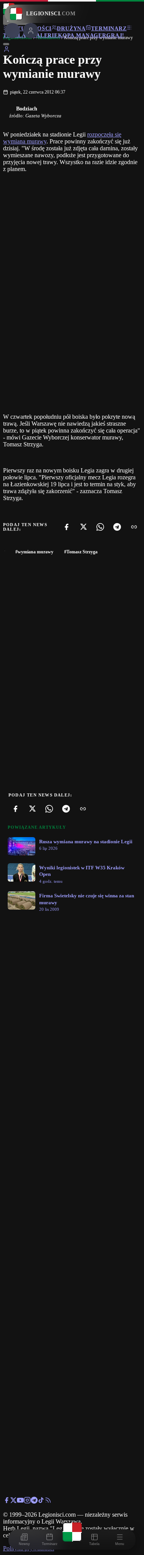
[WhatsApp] (100, 527)
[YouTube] (20, 1501)
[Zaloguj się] (6, 50)
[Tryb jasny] (6, 44)
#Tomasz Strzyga (81, 552)
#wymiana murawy (34, 552)
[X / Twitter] (13, 1501)
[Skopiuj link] (134, 527)
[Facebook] (66, 527)
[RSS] (48, 1501)
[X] (83, 527)
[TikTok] (41, 1501)
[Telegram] (117, 527)
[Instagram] (27, 1501)
